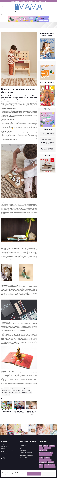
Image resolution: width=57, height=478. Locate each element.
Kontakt (2, 444)
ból (45, 464)
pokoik (45, 448)
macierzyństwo (51, 464)
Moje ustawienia (48, 473)
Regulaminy (3, 448)
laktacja (41, 464)
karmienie (46, 445)
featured (7, 388)
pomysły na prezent (6, 390)
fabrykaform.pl (25, 384)
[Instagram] (2, 6)
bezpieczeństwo (42, 462)
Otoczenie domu (23, 448)
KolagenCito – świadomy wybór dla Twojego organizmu (47, 138)
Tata (40, 455)
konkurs (46, 467)
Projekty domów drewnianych (26, 452)
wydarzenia (52, 467)
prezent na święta (26, 390)
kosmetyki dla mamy (43, 452)
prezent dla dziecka (16, 390)
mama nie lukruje (43, 459)
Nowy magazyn (23, 450)
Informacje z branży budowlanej (26, 455)
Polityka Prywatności (5, 446)
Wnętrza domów (23, 447)
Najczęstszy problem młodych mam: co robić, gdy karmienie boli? (47, 150)
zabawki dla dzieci (6, 394)
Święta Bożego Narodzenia (14, 392)
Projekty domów (23, 445)
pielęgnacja (52, 445)
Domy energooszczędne (25, 453)
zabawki (41, 450)
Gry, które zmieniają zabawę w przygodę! (47, 134)
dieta (46, 450)
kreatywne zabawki (14, 388)
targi (50, 459)
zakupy (44, 455)
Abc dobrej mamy (23, 457)
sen (50, 448)
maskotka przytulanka (24, 388)
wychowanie (51, 462)
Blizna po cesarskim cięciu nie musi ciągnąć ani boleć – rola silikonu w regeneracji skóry (47, 144)
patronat (41, 467)
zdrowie (41, 457)
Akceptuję (34, 473)
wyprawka (47, 457)
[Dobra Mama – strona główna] (28, 6)
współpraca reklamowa (27, 392)
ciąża (40, 445)
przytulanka (4, 392)
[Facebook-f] (1, 458)
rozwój (40, 448)
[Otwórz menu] (1, 14)
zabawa (49, 455)
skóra (51, 452)
